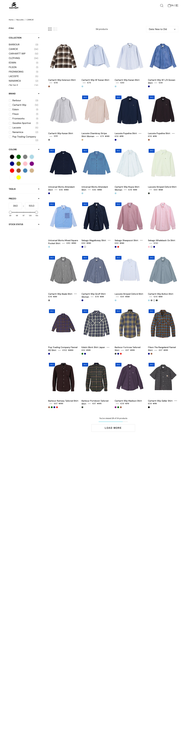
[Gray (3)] (25, 156)
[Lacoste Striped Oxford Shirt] (163, 163)
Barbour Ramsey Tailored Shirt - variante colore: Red (57, 407)
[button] (162, 5)
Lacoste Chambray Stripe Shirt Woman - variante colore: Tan (82, 140)
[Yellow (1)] (18, 177)
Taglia (12, 189)
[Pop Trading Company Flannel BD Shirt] (63, 324)
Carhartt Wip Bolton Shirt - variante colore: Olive (157, 300)
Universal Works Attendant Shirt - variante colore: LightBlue (82, 193)
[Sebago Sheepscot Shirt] (130, 217)
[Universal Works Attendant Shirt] (63, 163)
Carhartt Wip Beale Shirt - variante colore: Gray (49, 300)
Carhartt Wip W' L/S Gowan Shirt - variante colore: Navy (149, 86)
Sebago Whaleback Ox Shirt (161, 240)
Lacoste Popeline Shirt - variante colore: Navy (115, 140)
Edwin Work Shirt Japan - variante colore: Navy (85, 354)
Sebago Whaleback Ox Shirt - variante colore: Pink (149, 247)
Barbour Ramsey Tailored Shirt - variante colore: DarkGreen (52, 407)
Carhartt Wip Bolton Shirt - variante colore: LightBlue (149, 300)
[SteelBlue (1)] (25, 170)
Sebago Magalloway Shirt (94, 240)
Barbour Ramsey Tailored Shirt (63, 400)
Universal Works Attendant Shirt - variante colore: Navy (49, 193)
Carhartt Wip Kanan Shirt (127, 80)
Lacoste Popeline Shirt (126, 133)
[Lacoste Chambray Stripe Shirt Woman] (97, 110)
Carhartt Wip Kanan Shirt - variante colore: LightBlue (115, 86)
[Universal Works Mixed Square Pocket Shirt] (63, 217)
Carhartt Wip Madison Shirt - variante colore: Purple (115, 407)
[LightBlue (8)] (31, 156)
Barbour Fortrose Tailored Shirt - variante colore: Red (121, 354)
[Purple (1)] (31, 163)
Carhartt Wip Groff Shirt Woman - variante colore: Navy (82, 300)
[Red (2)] (12, 170)
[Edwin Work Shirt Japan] (97, 324)
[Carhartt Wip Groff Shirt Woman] (97, 270)
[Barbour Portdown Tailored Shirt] (97, 377)
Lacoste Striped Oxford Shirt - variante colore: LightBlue (115, 300)
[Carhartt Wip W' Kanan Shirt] (97, 56)
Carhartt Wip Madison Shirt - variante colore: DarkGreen (118, 407)
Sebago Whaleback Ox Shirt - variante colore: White (151, 247)
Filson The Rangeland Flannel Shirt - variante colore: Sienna (151, 354)
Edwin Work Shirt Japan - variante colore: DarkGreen (82, 354)
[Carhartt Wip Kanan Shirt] (130, 56)
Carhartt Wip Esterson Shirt (62, 80)
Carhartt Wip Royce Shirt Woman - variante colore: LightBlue (115, 193)
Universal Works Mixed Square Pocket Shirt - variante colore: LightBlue (49, 247)
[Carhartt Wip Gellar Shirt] (163, 377)
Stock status (16, 224)
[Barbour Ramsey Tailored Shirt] (63, 377)
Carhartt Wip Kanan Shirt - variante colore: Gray (49, 140)
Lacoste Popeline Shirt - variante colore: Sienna (149, 140)
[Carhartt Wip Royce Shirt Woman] (130, 163)
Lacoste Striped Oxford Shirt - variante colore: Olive (149, 193)
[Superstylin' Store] (14, 5)
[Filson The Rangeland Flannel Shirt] (163, 324)
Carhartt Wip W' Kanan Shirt (95, 80)
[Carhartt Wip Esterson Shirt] (63, 56)
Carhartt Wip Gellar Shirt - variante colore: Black (149, 407)
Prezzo (12, 198)
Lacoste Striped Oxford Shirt (162, 187)
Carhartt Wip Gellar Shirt (160, 400)
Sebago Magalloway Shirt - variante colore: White (85, 247)
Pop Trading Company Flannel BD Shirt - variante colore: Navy (49, 354)
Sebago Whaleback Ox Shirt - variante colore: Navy (154, 247)
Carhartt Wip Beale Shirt (60, 293)
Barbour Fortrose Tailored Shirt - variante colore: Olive (115, 354)
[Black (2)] (12, 156)
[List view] (55, 29)
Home (11, 20)
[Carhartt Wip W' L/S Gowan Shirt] (163, 56)
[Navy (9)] (12, 163)
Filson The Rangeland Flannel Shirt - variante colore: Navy (149, 354)
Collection (15, 37)
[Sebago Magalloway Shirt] (97, 217)
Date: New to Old (158, 29)
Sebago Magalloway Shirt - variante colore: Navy (82, 247)
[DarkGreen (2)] (18, 156)
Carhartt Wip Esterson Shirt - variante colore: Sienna (49, 86)
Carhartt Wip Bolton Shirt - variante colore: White (154, 300)
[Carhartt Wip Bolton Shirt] (163, 270)
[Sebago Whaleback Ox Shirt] (163, 217)
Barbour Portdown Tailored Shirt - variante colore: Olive (82, 407)
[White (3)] (12, 177)
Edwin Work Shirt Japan (93, 347)
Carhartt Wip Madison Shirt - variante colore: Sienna (121, 407)
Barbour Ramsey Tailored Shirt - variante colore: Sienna (49, 407)
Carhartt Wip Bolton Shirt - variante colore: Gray (151, 300)
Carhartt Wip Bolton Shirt (160, 293)
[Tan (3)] (31, 170)
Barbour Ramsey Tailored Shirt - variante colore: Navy (54, 407)
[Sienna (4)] (18, 170)
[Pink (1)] (25, 163)
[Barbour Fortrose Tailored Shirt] (130, 324)
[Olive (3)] (18, 163)
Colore (13, 149)
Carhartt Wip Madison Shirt (128, 400)
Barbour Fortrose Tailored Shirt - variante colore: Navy (118, 354)
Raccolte (20, 20)
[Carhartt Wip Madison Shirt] (130, 377)
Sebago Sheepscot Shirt (126, 240)
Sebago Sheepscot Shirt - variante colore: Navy (115, 247)
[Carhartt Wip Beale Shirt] (63, 270)
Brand (12, 93)
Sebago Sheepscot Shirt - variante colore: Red (118, 247)
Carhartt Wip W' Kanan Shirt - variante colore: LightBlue (82, 86)
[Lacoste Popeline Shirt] (130, 110)
